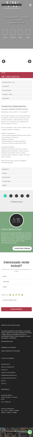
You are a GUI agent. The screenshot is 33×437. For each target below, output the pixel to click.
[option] (16, 60)
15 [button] (7, 69)
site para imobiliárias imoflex (16, 431)
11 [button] (26, 67)
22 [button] (24, 69)
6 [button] (14, 67)
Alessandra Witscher (6, 395)
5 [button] (12, 67)
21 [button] (21, 69)
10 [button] (24, 67)
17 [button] (12, 69)
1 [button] (2, 67)
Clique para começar (22, 248)
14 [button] (5, 69)
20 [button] (19, 69)
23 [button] (26, 69)
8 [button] (19, 67)
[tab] (16, 424)
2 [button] (5, 67)
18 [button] (14, 69)
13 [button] (2, 69)
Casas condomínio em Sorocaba (10, 351)
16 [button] (9, 69)
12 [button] (29, 67)
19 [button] (17, 69)
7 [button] (17, 67)
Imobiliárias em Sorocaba (8, 347)
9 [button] (21, 67)
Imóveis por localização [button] (7, 424)
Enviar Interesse (16, 309)
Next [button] (28, 60)
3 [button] (7, 67)
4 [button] (9, 67)
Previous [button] (2, 60)
